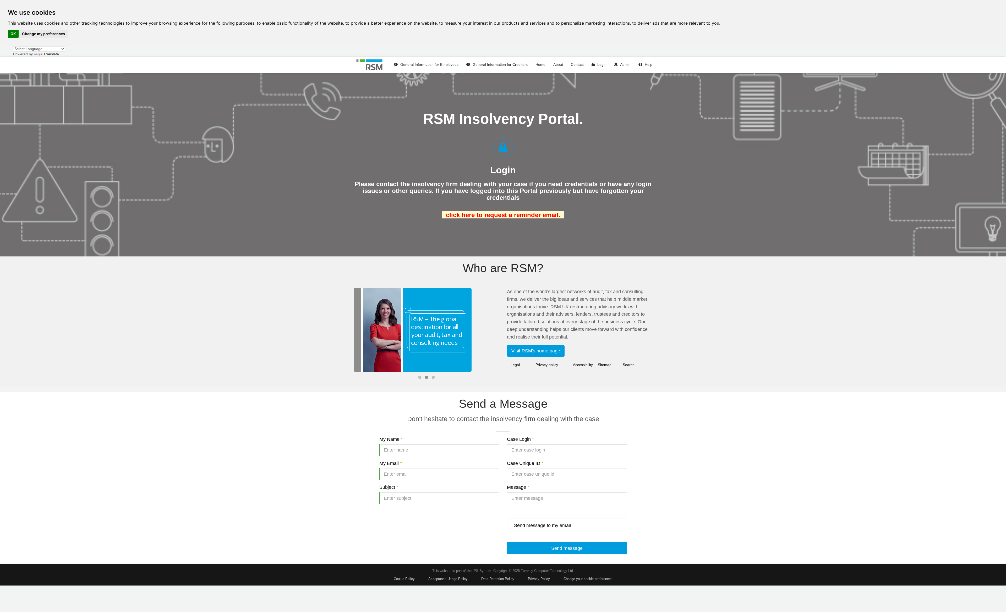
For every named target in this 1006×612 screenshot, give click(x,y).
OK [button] (13, 33)
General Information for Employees (429, 64)
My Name (391, 439)
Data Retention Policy (497, 579)
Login (601, 64)
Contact (577, 64)
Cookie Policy (404, 579)
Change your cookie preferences (588, 579)
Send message (567, 548)
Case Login (520, 439)
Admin (625, 64)
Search (629, 365)
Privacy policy (546, 365)
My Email (390, 463)
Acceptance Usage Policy (448, 579)
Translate (51, 54)
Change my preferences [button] (43, 33)
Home (540, 64)
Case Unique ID (525, 463)
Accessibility (583, 365)
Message (518, 487)
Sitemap (604, 365)
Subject (388, 487)
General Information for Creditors (500, 64)
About (558, 64)
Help (648, 64)
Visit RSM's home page (535, 350)
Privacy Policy (539, 579)
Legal (515, 365)
